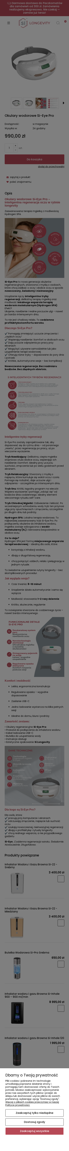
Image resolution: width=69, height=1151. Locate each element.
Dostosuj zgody (34, 1122)
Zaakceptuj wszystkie (34, 1131)
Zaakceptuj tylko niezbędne (34, 1113)
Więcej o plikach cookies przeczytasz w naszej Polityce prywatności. (32, 1103)
